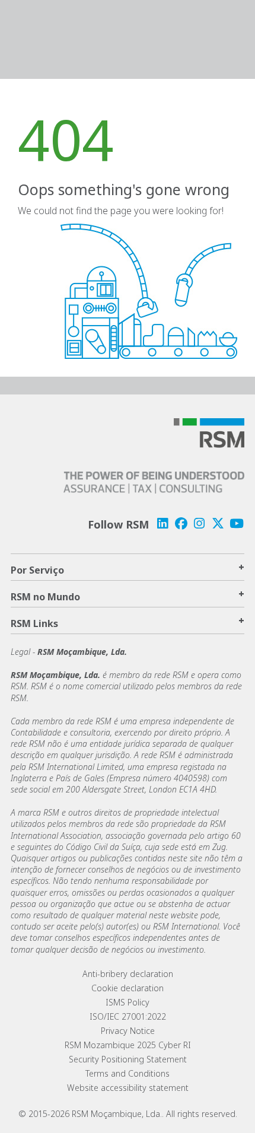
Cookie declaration (127, 988)
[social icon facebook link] (181, 523)
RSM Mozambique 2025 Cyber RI (128, 1045)
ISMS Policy (127, 1002)
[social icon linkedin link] (162, 523)
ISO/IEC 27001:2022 (128, 1016)
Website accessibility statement (128, 1087)
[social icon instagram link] (199, 523)
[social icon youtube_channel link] (236, 523)
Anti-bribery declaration (127, 973)
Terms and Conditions (127, 1073)
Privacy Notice (128, 1030)
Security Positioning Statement (128, 1059)
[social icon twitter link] (218, 523)
